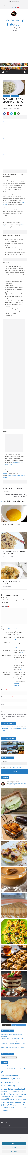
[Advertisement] (14, 48)
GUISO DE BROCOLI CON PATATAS (11, 582)
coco (17, 1083)
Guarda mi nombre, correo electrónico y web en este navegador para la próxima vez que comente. (14, 716)
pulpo (6, 1105)
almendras (11, 1066)
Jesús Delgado (17, 108)
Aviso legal (4, 1122)
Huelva (5, 1094)
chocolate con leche (18, 1072)
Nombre (4, 690)
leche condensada (6, 1096)
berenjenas (4, 1068)
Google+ (14, 475)
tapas (3, 1107)
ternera (19, 1107)
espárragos (10, 1091)
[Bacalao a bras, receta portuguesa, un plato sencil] (14, 931)
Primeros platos (14, 95)
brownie (12, 1069)
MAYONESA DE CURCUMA (12, 524)
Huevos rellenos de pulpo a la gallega (15, 4)
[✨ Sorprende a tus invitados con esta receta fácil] (14, 853)
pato (9, 1102)
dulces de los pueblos (13, 1089)
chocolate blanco (9, 1072)
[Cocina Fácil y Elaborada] (14, 64)
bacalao (21, 1066)
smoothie (20, 1105)
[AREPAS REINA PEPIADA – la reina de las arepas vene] (14, 801)
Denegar (14, 1147)
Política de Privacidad (18, 767)
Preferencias (14, 1151)
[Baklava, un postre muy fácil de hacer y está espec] (14, 957)
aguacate (4, 1066)
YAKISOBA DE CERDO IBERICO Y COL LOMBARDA (14, 553)
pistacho (18, 1102)
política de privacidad (13, 629)
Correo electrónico (7, 697)
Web (2, 704)
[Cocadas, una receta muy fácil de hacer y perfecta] (14, 1010)
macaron (14, 1096)
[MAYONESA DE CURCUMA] (14, 506)
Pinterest (5, 477)
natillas (13, 1099)
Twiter (18, 475)
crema (22, 1083)
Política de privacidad (6, 1129)
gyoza (21, 1091)
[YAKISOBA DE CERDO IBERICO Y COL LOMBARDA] (14, 533)
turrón (6, 1110)
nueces (20, 1099)
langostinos (21, 1094)
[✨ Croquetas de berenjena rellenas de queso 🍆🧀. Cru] (14, 827)
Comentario (5, 606)
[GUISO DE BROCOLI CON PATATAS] (14, 563)
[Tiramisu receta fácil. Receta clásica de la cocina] (14, 984)
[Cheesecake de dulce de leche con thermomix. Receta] (14, 905)
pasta (5, 1102)
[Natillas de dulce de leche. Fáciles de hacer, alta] (14, 879)
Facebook (9, 475)
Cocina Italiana (6, 95)
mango (20, 1096)
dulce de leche (8, 1086)
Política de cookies (6, 1126)
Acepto (14, 1143)
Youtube (23, 475)
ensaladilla (4, 1091)
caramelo (18, 1068)
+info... (15, 639)
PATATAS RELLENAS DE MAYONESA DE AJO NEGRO (14, 490)
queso (12, 1105)
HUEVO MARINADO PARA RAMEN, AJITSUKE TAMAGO (15, 496)
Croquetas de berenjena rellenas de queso (12, 1038)
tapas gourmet (10, 1107)
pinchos (13, 1102)
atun (16, 1066)
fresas (16, 1091)
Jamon (12, 1094)
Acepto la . (10, 629)
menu (5, 1099)
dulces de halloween (20, 1086)
